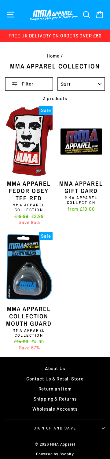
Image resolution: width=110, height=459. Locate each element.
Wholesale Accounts (55, 409)
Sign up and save (55, 428)
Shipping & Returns (55, 398)
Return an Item (55, 388)
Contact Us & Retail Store (54, 378)
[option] (55, 36)
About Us (55, 368)
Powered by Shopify (55, 453)
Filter (27, 83)
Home (53, 55)
